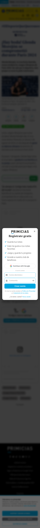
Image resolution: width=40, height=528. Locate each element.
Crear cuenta (20, 286)
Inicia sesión (26, 297)
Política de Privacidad (28, 291)
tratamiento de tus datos (21, 293)
